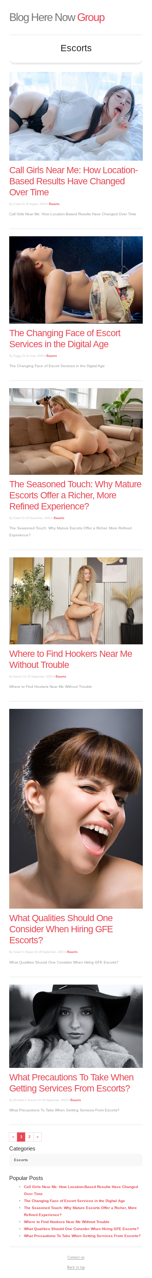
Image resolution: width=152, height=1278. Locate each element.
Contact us (76, 1257)
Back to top (76, 1267)
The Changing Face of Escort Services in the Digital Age (74, 1201)
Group (56, 17)
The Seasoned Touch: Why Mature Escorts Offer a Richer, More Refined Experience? (75, 495)
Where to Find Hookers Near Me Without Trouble (67, 1222)
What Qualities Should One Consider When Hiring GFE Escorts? (61, 929)
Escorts (54, 204)
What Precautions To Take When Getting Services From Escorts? (82, 1236)
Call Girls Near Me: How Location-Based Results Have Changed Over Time (73, 181)
